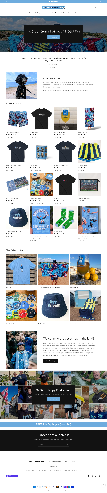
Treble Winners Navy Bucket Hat (13, 231)
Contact (38, 470)
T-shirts (8, 287)
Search (28, 470)
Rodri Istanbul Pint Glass (59, 132)
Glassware (73, 287)
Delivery (44, 470)
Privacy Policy (66, 470)
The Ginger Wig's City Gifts (50, 490)
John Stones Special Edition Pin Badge (39, 236)
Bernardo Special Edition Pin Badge (86, 236)
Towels (72, 324)
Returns (50, 470)
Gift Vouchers (57, 470)
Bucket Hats (42, 324)
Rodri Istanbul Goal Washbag (84, 198)
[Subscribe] (67, 445)
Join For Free (53, 399)
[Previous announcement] (6, 1)
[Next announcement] (100, 1)
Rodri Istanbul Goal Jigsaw (12, 198)
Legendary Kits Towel (82, 132)
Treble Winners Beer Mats (35, 198)
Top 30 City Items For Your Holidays (49, 287)
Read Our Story (50, 361)
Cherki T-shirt (57, 198)
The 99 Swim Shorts (82, 165)
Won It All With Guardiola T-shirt (61, 165)
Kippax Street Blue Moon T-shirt (13, 165)
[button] (8, 7)
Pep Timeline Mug (34, 165)
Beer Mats (9, 324)
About (32, 470)
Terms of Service (76, 470)
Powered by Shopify (61, 490)
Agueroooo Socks (58, 231)
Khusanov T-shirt (34, 132)
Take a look (53, 37)
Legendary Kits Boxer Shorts (12, 132)
